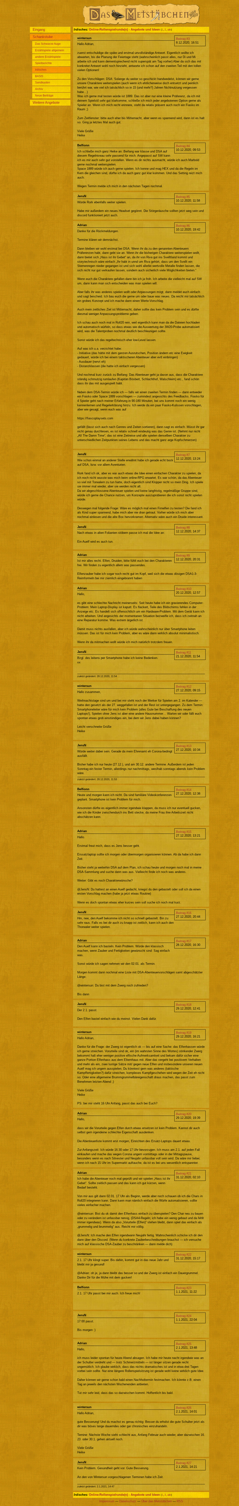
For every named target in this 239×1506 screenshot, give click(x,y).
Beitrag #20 (183, 1114)
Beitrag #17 (183, 941)
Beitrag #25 (183, 1344)
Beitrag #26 (183, 1408)
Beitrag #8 (183, 527)
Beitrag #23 (183, 1288)
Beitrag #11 (183, 652)
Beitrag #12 (183, 686)
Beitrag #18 (183, 1004)
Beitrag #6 (183, 225)
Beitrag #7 (183, 455)
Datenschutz (127, 1501)
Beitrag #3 (183, 39)
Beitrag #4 (183, 146)
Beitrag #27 (183, 1463)
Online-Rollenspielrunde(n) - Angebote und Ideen (124, 29)
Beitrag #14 (183, 790)
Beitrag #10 (183, 589)
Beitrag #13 (183, 746)
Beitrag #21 (183, 1173)
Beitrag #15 (183, 832)
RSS (180, 1501)
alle (169, 29)
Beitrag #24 (183, 1316)
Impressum (106, 1501)
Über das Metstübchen (156, 1501)
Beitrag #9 (183, 555)
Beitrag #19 (183, 1032)
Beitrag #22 (183, 1254)
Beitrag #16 (183, 913)
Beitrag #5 (183, 197)
